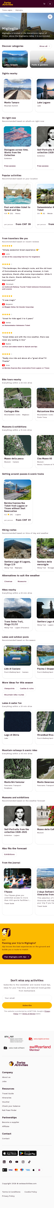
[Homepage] (7, 4)
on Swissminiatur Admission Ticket (16, 325)
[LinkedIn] (4, 1162)
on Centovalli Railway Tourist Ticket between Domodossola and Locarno (26, 288)
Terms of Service (29, 1014)
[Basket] (44, 3)
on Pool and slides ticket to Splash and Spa (19, 347)
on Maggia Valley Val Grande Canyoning (18, 307)
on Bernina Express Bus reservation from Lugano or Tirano (25, 368)
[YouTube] (17, 1162)
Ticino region (7, 10)
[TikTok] (29, 1162)
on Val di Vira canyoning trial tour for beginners (21, 257)
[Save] (50, 16)
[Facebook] (10, 1162)
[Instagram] (23, 1162)
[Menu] (50, 3)
